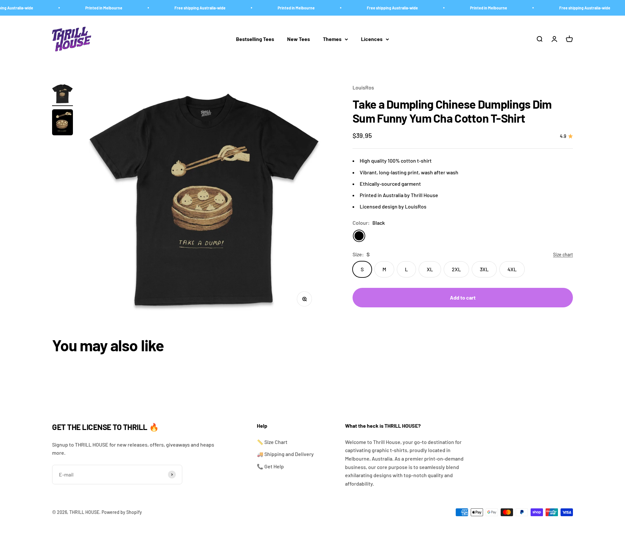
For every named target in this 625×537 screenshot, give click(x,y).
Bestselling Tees (255, 39)
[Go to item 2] (62, 123)
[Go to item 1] (62, 94)
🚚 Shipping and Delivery (285, 454)
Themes (332, 39)
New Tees (298, 39)
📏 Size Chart (272, 442)
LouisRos (363, 87)
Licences (371, 39)
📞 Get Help (270, 466)
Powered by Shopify (122, 512)
